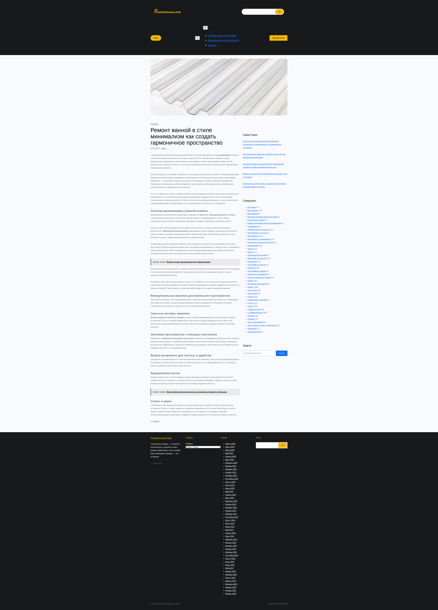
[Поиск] (279, 11)
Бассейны (252, 207)
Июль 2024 (230, 524)
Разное (251, 281)
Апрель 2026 (230, 456)
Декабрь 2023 (231, 546)
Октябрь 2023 (231, 552)
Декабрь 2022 (231, 575)
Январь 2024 (230, 543)
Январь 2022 (230, 587)
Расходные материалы (257, 284)
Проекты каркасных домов (259, 277)
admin (163, 148)
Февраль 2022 (231, 584)
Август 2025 (230, 482)
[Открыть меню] (197, 38)
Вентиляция (253, 210)
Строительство (254, 309)
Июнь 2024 (230, 527)
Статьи (250, 303)
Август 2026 (230, 444)
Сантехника (253, 293)
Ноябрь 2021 (230, 591)
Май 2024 (229, 530)
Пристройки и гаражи (257, 271)
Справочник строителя (257, 300)
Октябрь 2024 (231, 514)
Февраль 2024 (231, 539)
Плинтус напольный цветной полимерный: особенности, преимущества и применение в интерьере (262, 144)
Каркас (250, 249)
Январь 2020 (230, 594)
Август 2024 (230, 520)
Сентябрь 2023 (231, 555)
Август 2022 (230, 578)
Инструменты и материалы (259, 239)
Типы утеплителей (255, 322)
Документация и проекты (258, 230)
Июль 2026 (230, 447)
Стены (250, 306)
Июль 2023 (230, 562)
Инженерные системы (257, 233)
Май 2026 (229, 453)
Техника (251, 319)
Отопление (252, 262)
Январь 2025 (230, 504)
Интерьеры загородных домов (260, 242)
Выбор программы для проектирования (264, 223)
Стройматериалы (255, 313)
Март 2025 (229, 498)
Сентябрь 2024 (231, 517)
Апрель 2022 (230, 581)
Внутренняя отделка (256, 220)
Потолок (251, 268)
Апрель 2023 (230, 571)
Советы (251, 297)
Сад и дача (252, 290)
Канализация (253, 246)
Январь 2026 (230, 466)
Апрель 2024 (230, 533)
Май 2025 (229, 492)
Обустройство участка (257, 258)
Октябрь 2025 (231, 476)
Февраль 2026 (231, 463)
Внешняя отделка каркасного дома (262, 217)
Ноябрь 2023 (230, 549)
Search (282, 353)
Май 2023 (229, 568)
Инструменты (253, 236)
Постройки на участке (257, 265)
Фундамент (252, 329)
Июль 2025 (230, 485)
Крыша (250, 252)
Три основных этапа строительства (262, 325)
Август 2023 (230, 559)
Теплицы (251, 316)
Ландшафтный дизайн (257, 255)
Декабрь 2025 (231, 469)
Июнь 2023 (230, 565)
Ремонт (154, 124)
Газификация (253, 226)
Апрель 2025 (230, 495)
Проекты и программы (257, 274)
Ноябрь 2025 (230, 472)
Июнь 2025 (230, 488)
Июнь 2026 (230, 450)
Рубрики (189, 444)
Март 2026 (229, 460)
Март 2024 (229, 536)
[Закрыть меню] (205, 28)
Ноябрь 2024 (230, 511)
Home (155, 38)
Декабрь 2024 (231, 508)
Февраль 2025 (231, 501)
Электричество (254, 332)
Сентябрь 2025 (231, 479)
